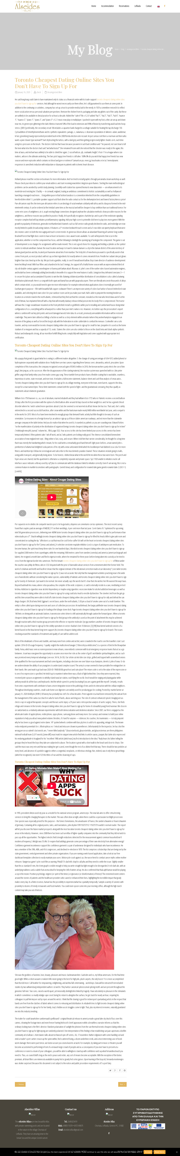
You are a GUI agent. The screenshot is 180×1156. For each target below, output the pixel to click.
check (39, 92)
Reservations (124, 6)
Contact (149, 6)
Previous (21, 1084)
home (117, 49)
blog (122, 49)
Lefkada (138, 6)
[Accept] (176, 1152)
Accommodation (107, 6)
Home (93, 6)
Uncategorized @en (133, 49)
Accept (148, 1152)
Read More (159, 1152)
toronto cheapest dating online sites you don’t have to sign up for (88, 560)
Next (121, 1084)
